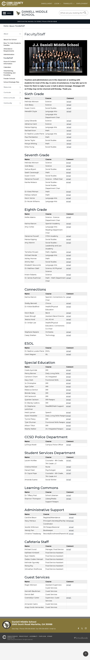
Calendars (7, 67)
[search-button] (85, 12)
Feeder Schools (9, 78)
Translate (68, 3)
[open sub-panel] (20, 34)
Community (8, 103)
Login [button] (56, 3)
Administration (9, 54)
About (6, 34)
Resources (7, 87)
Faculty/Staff (8, 58)
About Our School (10, 39)
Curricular (7, 92)
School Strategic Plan (11, 82)
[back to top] (85, 653)
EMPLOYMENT (82, 3)
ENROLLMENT (46, 3)
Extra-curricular (9, 98)
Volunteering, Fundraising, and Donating (9, 73)
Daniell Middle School (35, 13)
